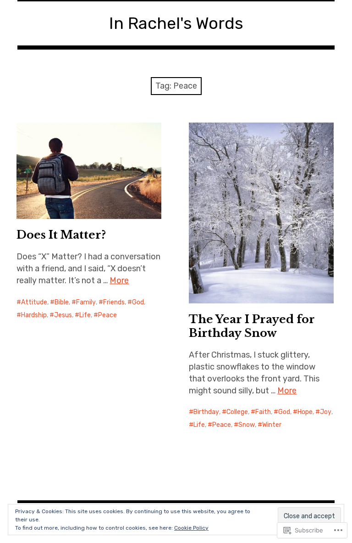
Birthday (206, 412)
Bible (62, 302)
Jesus (63, 315)
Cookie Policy (191, 528)
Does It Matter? (61, 234)
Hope (305, 412)
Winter (271, 425)
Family (86, 302)
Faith (263, 412)
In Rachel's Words (176, 23)
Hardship (34, 315)
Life (85, 315)
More (119, 280)
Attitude (34, 302)
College (237, 412)
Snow (246, 425)
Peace (107, 315)
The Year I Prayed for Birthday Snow (252, 326)
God (138, 302)
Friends (114, 302)
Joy (325, 412)
